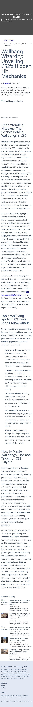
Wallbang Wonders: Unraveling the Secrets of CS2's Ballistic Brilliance (20, 602)
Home (5, 40)
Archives (3, 688)
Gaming (11, 40)
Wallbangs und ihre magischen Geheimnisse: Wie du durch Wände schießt (20, 616)
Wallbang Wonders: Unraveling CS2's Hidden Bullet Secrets (20, 628)
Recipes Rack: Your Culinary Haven (16, 15)
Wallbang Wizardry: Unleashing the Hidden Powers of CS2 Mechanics (20, 652)
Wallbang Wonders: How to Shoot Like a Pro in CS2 (19, 639)
